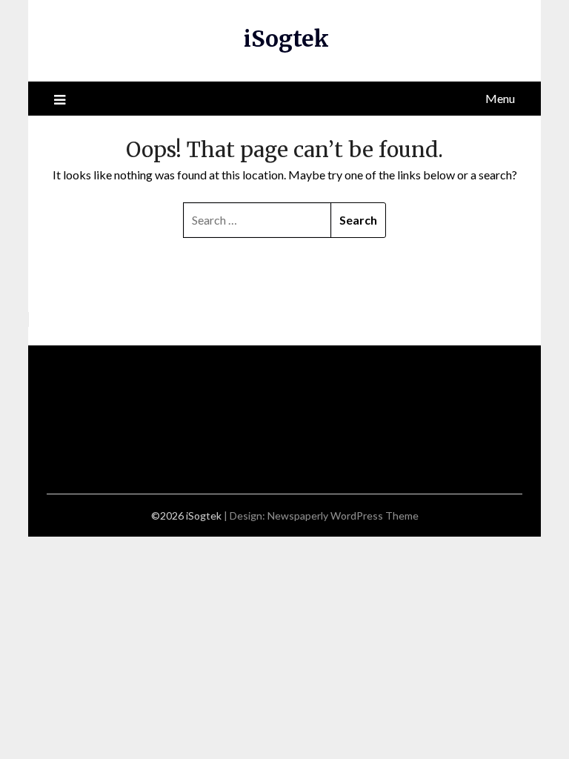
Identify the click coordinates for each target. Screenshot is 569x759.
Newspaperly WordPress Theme (343, 515)
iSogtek (286, 38)
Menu (500, 98)
